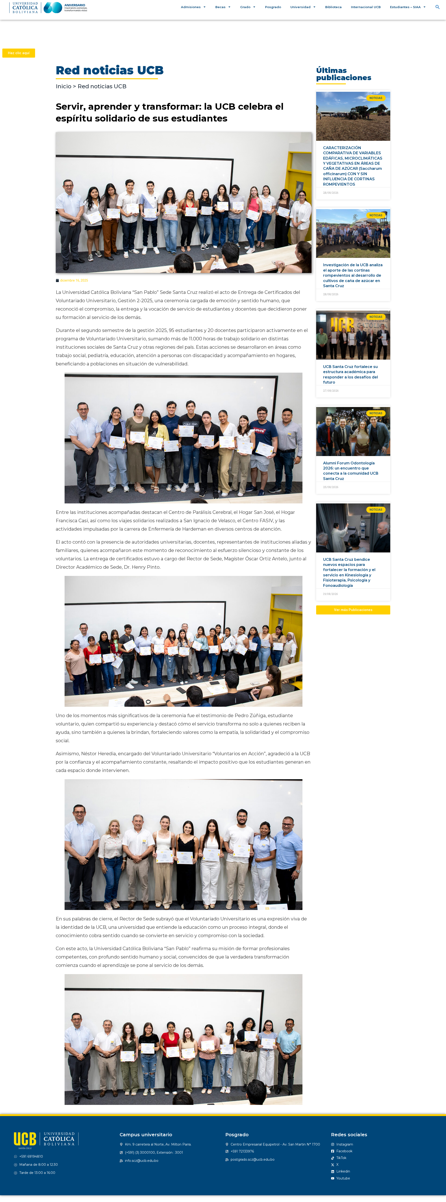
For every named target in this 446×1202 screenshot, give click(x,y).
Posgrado (273, 7)
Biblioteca (333, 7)
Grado (245, 7)
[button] (438, 7)
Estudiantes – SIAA (405, 7)
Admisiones (191, 7)
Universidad (300, 7)
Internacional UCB (366, 7)
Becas (220, 7)
